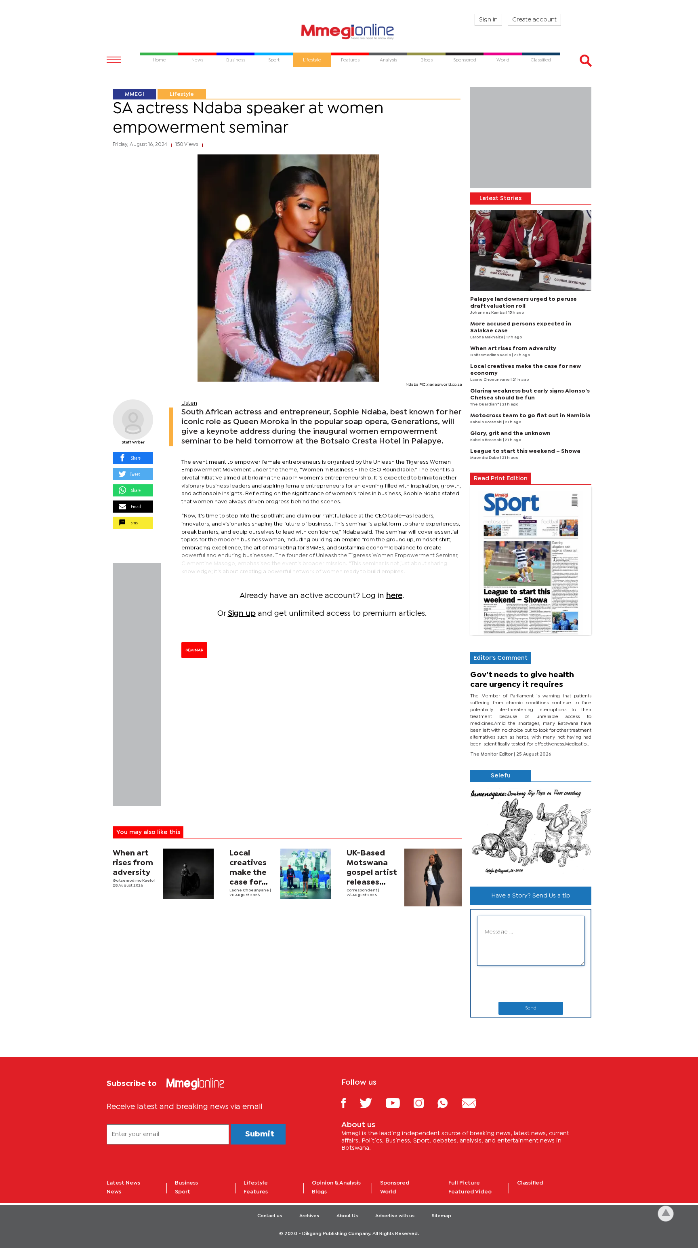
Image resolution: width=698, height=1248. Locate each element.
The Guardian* (485, 404)
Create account (534, 19)
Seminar (194, 650)
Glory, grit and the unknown (510, 433)
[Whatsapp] (448, 1102)
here (394, 595)
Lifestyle (182, 94)
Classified (530, 1182)
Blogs (319, 1191)
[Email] (474, 1102)
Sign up (242, 613)
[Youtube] (399, 1102)
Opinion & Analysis (336, 1182)
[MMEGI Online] (349, 31)
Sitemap (441, 1216)
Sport (182, 1191)
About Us (347, 1216)
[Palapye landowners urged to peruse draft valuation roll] (530, 250)
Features (256, 1191)
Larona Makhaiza (487, 337)
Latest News (123, 1182)
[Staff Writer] (133, 419)
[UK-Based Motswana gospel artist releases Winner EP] (433, 877)
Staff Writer (133, 442)
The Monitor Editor (492, 754)
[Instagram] (425, 1102)
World (388, 1191)
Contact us (269, 1216)
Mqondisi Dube (485, 458)
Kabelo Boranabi (486, 422)
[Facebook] (349, 1102)
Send (530, 1008)
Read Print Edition (501, 478)
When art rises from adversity (133, 863)
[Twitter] (372, 1102)
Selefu (501, 775)
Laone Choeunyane (249, 890)
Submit (259, 1134)
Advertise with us (394, 1216)
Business (186, 1182)
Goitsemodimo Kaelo (133, 881)
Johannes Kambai (488, 313)
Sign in (488, 19)
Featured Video (470, 1191)
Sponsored (395, 1182)
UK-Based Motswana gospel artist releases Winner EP (372, 872)
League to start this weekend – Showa (525, 451)
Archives (309, 1216)
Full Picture (464, 1182)
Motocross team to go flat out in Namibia (530, 415)
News (114, 1191)
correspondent (362, 890)
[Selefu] (530, 831)
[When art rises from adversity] (188, 874)
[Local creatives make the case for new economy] (305, 874)
